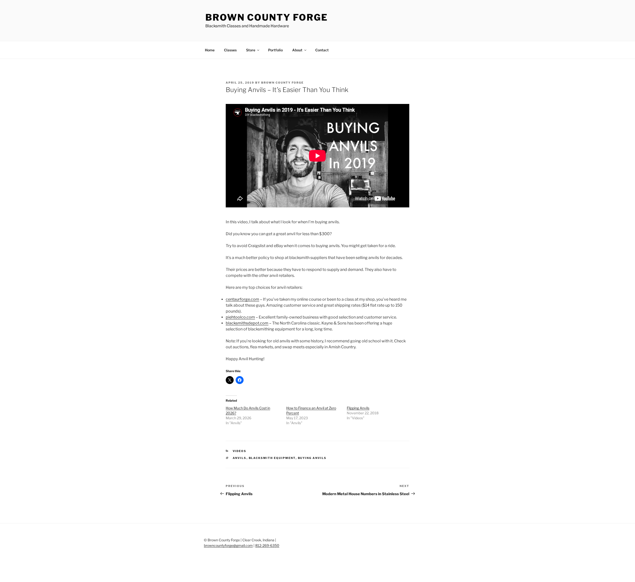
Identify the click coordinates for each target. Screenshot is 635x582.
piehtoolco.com (240, 317)
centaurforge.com (242, 299)
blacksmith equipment (272, 458)
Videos (240, 451)
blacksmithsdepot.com (247, 323)
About (297, 50)
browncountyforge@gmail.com (228, 545)
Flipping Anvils (358, 408)
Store (250, 50)
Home (210, 50)
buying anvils (312, 458)
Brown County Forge (266, 17)
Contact (322, 50)
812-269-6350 (267, 545)
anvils (240, 458)
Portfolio (275, 50)
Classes (230, 50)
